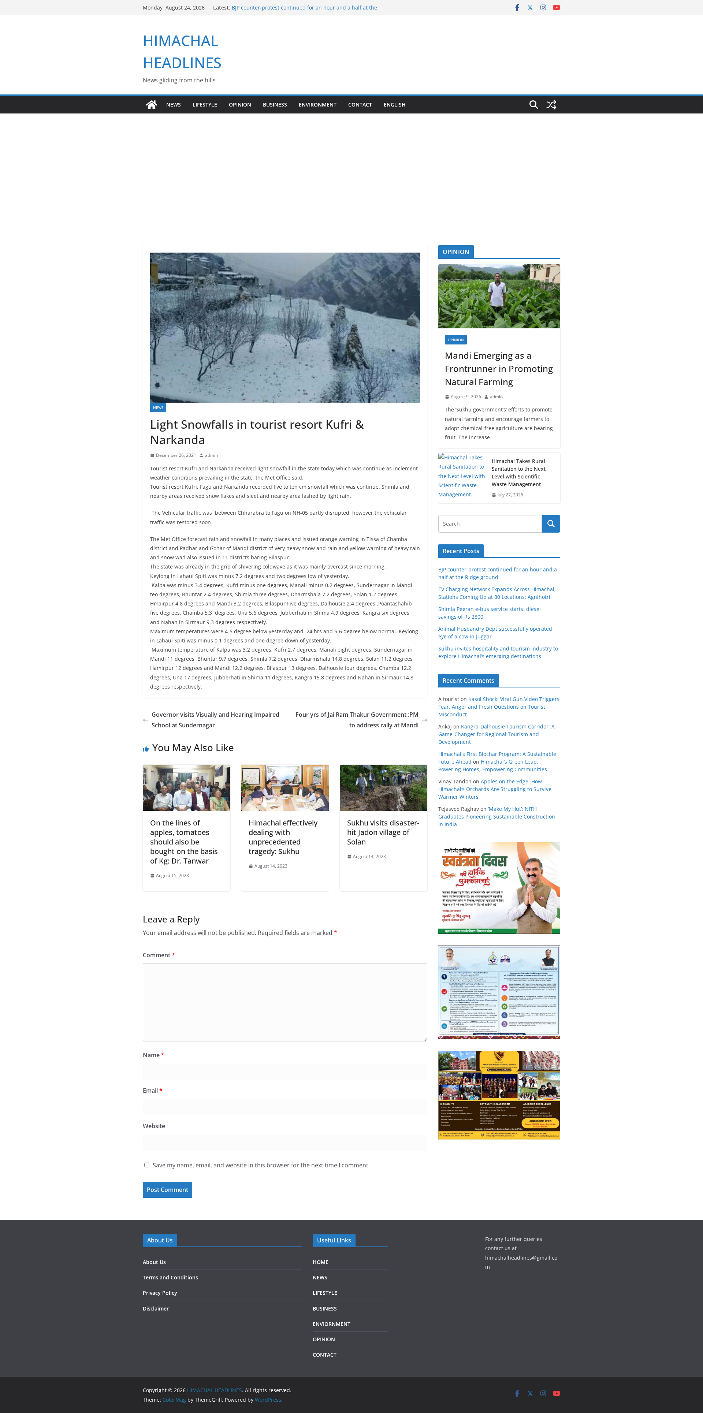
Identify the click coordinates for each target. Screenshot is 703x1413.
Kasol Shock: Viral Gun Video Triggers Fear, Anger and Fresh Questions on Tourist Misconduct (498, 707)
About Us (154, 1262)
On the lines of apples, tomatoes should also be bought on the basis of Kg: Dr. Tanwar (184, 842)
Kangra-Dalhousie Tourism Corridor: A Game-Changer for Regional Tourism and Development (496, 734)
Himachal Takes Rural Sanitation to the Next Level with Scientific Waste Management (519, 473)
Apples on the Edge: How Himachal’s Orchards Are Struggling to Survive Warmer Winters (494, 789)
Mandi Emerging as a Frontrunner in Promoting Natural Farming (499, 368)
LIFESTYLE (205, 104)
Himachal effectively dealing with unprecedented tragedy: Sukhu (283, 837)
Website (154, 1126)
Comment (159, 955)
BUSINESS (275, 104)
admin (211, 455)
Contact (360, 104)
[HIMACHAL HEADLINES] (151, 104)
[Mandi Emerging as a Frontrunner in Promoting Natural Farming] (499, 296)
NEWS (173, 104)
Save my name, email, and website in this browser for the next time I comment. (261, 1165)
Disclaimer (156, 1308)
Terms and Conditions (170, 1277)
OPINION (240, 104)
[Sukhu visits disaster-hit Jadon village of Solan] (383, 770)
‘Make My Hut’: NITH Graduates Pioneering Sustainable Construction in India (496, 816)
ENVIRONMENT (317, 104)
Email (153, 1090)
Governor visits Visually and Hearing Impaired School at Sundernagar (215, 720)
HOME (320, 1262)
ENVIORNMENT (331, 1323)
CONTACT (324, 1354)
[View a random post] (551, 104)
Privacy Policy (160, 1292)
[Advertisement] (351, 168)
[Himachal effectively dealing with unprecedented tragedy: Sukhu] (285, 770)
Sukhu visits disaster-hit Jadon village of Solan (383, 832)
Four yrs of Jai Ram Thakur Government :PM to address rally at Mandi (357, 720)
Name (153, 1055)
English (395, 104)
